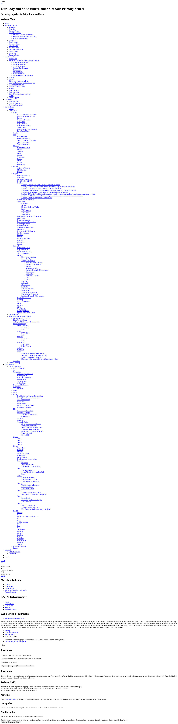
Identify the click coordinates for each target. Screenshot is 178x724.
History (19, 162)
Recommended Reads (24, 251)
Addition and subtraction (25, 227)
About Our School (11, 25)
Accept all (12, 666)
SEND (11, 96)
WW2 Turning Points (28, 505)
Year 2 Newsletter (23, 142)
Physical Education (19, 546)
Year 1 (19, 468)
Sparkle (15, 133)
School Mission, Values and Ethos (20, 94)
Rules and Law (18, 72)
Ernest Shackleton (27, 487)
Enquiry (20, 451)
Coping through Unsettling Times (32, 357)
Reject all (4, 666)
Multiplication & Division (34, 262)
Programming (21, 379)
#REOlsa (20, 420)
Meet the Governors (15, 103)
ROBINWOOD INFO (24, 181)
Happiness (20, 342)
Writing (19, 537)
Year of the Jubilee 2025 (25, 411)
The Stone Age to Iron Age (30, 485)
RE (14, 409)
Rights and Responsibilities (30, 429)
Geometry (24, 287)
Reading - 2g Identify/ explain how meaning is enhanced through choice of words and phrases (52, 196)
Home (7, 23)
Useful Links (13, 51)
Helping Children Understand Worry (33, 353)
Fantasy (23, 205)
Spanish (19, 155)
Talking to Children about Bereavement (26, 322)
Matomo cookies (11, 699)
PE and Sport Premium (16, 85)
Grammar (20, 539)
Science (19, 159)
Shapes (19, 237)
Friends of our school (16, 105)
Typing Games (22, 381)
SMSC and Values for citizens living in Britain (24, 60)
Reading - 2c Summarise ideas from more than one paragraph (41, 188)
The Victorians (26, 211)
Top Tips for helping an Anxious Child (34, 355)
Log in (7, 557)
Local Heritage (22, 457)
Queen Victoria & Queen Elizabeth (32, 472)
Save (18, 722)
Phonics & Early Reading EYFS (27, 516)
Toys (23, 474)
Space (23, 209)
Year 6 (19, 444)
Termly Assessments (28, 261)
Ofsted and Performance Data (18, 81)
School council (14, 47)
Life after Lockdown (20, 320)
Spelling (20, 151)
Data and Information (24, 377)
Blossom (16, 146)
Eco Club (20, 388)
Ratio (27, 277)
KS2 (22, 329)
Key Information (10, 57)
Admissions (13, 59)
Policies (11, 88)
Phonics (19, 513)
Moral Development (19, 64)
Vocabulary (21, 529)
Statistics (28, 279)
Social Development (19, 66)
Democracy (17, 70)
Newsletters (21, 122)
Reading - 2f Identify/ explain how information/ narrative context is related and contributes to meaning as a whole (58, 194)
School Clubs (13, 46)
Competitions (21, 540)
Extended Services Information (23, 35)
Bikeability (20, 401)
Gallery (11, 109)
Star (14, 135)
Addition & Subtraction (33, 264)
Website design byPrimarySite (15, 641)
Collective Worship (23, 138)
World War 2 (25, 214)
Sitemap (7, 631)
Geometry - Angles (32, 268)
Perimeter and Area (23, 238)
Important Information (24, 179)
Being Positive (26, 346)
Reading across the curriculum (27, 459)
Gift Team (12, 553)
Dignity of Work (26, 433)
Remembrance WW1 (28, 477)
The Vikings (25, 212)
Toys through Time (27, 464)
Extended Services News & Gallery (24, 36)
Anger (19, 331)
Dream (15, 166)
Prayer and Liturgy (23, 413)
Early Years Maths (23, 131)
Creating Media (22, 376)
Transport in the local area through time (34, 494)
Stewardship (25, 435)
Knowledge (21, 455)
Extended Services (15, 33)
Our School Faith (14, 552)
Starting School (22, 127)
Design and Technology (21, 385)
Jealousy (20, 348)
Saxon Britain (25, 498)
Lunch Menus (13, 42)
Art (14, 370)
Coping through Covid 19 (21, 318)
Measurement (30, 272)
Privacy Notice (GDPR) (17, 86)
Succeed (16, 246)
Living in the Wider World (25, 405)
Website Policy (10, 634)
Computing (21, 164)
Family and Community (29, 426)
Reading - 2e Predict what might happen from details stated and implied (44, 192)
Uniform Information (16, 49)
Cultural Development (20, 68)
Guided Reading (22, 522)
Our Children (9, 107)
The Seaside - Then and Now (31, 466)
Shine (15, 112)
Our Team (8, 99)
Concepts (20, 450)
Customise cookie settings (25, 666)
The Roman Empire (27, 489)
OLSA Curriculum (15, 366)
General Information (23, 120)
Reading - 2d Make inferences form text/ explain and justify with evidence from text (48, 190)
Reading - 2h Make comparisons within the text (36, 198)
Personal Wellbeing (19, 324)
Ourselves (24, 463)
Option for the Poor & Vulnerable (32, 431)
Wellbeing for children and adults (20, 316)
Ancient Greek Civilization (30, 507)
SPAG (19, 307)
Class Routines (22, 136)
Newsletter (20, 177)
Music (19, 153)
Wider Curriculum (23, 453)
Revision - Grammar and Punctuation (29, 216)
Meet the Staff (13, 101)
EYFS (19, 515)
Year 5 (19, 442)
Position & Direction (32, 275)
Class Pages (13, 111)
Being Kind (25, 344)
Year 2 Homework (23, 144)
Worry (19, 351)
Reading (20, 183)
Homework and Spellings (25, 199)
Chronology (21, 448)
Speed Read (21, 201)
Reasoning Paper (26, 259)
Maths (19, 161)
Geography (21, 157)
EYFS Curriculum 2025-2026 (27, 114)
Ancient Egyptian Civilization (31, 492)
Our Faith (8, 550)
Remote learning (14, 363)
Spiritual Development (20, 62)
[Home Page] (1, 4)
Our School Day (14, 44)
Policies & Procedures (20, 38)
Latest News (13, 40)
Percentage (20, 242)
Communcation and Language (27, 129)
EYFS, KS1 (25, 327)
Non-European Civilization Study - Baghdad (35, 509)
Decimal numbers (23, 225)
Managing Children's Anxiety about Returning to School (39, 359)
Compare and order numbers (26, 222)
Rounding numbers (23, 224)
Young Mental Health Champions (28, 398)
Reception (20, 461)
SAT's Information (23, 253)
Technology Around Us (25, 374)
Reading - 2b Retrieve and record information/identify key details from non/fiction (48, 186)
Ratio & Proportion (27, 288)
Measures (20, 229)
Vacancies (12, 53)
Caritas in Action (22, 422)
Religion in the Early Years (26, 116)
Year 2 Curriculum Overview (26, 140)
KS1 (18, 518)
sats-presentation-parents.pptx (14, 618)
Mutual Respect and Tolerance (23, 75)
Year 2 (19, 476)
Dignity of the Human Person (31, 424)
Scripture (20, 418)
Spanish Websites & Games (26, 313)
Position (20, 240)
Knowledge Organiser (28, 257)
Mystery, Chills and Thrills (30, 207)
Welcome (12, 27)
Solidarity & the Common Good (31, 427)
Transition (16, 361)
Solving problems (23, 233)
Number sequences (23, 220)
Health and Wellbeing (24, 407)
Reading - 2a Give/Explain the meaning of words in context (40, 185)
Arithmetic (24, 283)
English (19, 149)
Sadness (20, 337)
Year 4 (19, 440)
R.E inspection (14, 92)
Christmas (24, 203)
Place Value (21, 218)
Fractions (20, 235)
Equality (12, 77)
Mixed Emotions (22, 325)
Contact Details (14, 31)
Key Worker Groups (24, 125)
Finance (11, 79)
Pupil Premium (14, 90)
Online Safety (13, 314)
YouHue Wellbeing (23, 400)
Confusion (20, 350)
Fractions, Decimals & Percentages (37, 270)
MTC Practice (21, 170)
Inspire (15, 174)
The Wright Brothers (28, 470)
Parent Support (14, 98)
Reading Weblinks (23, 311)
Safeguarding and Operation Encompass (22, 83)
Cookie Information (11, 632)
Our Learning (9, 364)
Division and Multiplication (26, 231)
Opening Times (14, 55)
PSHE (15, 394)
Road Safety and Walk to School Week (30, 396)
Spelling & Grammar (24, 298)
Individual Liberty (19, 73)
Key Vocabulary (22, 123)
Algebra (28, 266)
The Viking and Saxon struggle (31, 500)
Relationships (21, 403)
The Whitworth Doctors (29, 479)
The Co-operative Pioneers (30, 481)
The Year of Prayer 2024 (29, 414)
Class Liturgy (25, 416)
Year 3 (19, 439)
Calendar (12, 29)
